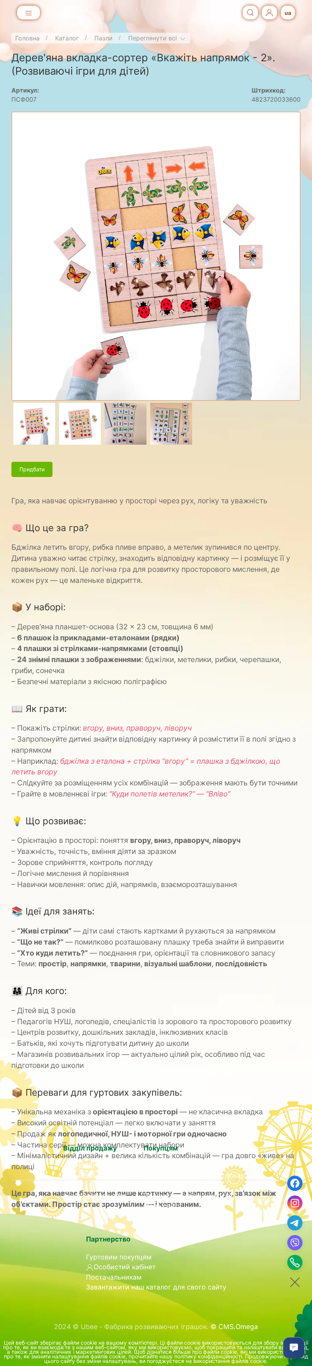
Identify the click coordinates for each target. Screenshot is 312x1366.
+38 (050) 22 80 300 (96, 1175)
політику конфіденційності (208, 1356)
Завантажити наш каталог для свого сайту (156, 1287)
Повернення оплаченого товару (196, 1175)
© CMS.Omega (234, 1327)
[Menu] (28, 13)
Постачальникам (114, 1277)
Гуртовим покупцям (118, 1257)
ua (288, 13)
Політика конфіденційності (187, 1196)
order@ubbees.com (94, 1196)
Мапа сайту (162, 1206)
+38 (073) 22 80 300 (96, 1166)
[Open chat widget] (293, 1347)
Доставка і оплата (172, 1166)
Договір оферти (169, 1186)
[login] (269, 13)
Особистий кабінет (125, 1267)
